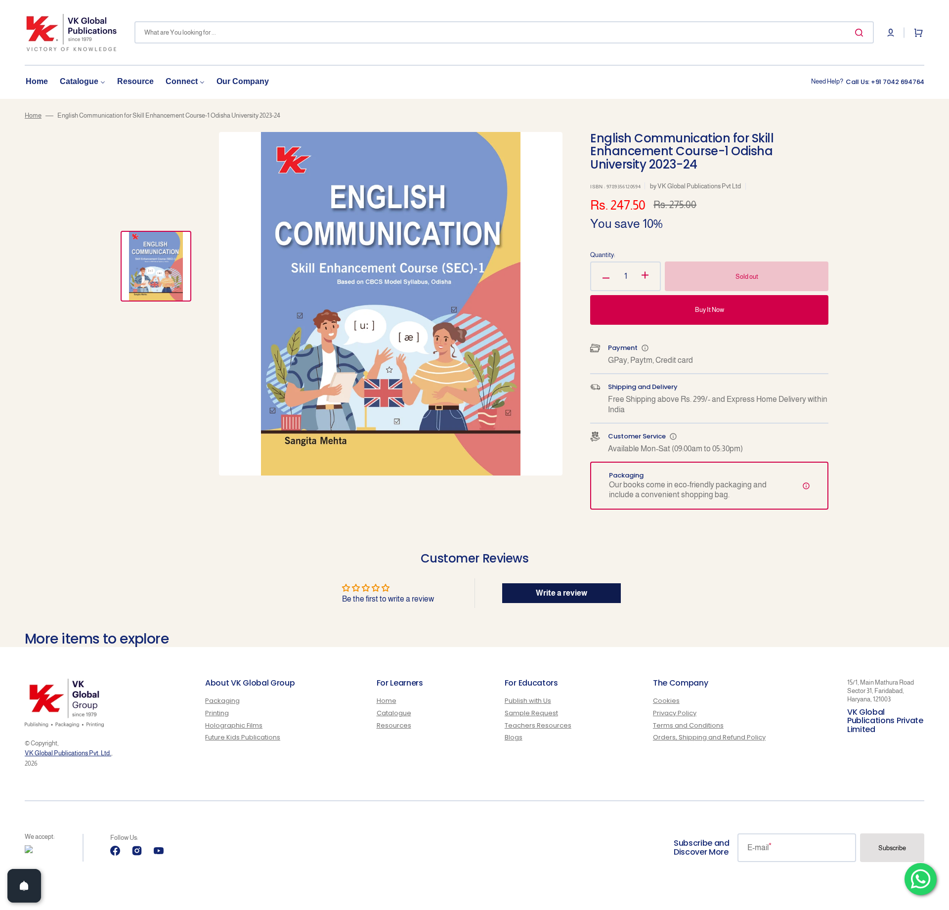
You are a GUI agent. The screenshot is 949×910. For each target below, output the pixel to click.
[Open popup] (645, 348)
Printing (217, 713)
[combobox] (504, 32)
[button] (891, 32)
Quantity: (602, 255)
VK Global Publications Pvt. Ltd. (68, 753)
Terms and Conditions (688, 725)
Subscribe (892, 848)
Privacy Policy (674, 713)
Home (33, 115)
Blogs (513, 737)
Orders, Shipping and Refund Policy (709, 737)
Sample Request (531, 713)
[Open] (24, 886)
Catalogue (394, 713)
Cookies (666, 701)
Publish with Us (528, 701)
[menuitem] (37, 82)
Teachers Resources (538, 725)
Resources (394, 725)
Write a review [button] (561, 593)
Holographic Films (233, 725)
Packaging (222, 701)
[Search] (861, 32)
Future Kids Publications (242, 737)
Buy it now (709, 309)
